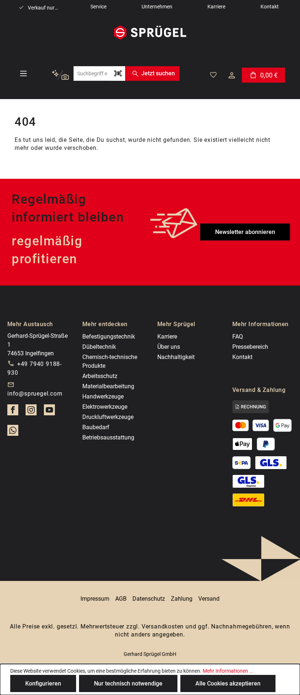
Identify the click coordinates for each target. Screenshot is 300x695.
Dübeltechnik (99, 346)
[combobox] (92, 73)
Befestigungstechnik (108, 336)
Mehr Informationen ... (228, 671)
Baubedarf (95, 427)
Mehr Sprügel (176, 324)
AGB (121, 598)
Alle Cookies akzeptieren (227, 683)
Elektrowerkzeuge (104, 406)
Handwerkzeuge (103, 396)
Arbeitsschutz (99, 376)
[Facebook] (12, 412)
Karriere (167, 336)
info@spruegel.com (35, 393)
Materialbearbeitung (108, 386)
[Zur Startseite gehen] (150, 32)
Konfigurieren (43, 683)
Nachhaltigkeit (176, 357)
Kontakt (242, 357)
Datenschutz (148, 598)
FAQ (237, 336)
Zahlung (181, 598)
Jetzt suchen (158, 73)
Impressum (94, 598)
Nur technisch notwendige (128, 683)
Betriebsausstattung (108, 437)
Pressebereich (250, 346)
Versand (209, 598)
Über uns (168, 346)
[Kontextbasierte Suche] (60, 75)
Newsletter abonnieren (245, 231)
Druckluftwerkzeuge (108, 416)
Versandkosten (163, 626)
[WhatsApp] (12, 432)
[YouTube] (49, 412)
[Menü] (23, 73)
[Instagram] (31, 412)
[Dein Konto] (231, 75)
